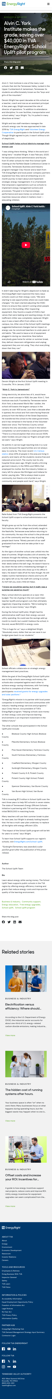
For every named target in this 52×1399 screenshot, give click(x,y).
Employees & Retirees (11, 1271)
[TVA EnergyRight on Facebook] (3, 1348)
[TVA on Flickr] (8, 1366)
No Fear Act (6, 1312)
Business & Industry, (11, 901)
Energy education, (10, 904)
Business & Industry (15, 17)
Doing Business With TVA (12, 1274)
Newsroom (6, 1253)
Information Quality (10, 1318)
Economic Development (11, 1250)
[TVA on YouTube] (14, 1366)
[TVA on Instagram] (3, 1366)
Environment (7, 1247)
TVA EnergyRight (17, 129)
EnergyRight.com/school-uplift (28, 841)
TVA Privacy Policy (9, 1315)
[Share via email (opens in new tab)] (22, 68)
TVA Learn (6, 1284)
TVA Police (6, 1287)
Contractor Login (9, 1335)
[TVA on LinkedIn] (14, 1361)
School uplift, (8, 907)
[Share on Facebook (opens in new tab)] (5, 68)
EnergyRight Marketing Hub (13, 1329)
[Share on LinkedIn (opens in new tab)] (16, 68)
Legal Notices (7, 1308)
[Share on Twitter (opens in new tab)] (11, 68)
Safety (4, 1280)
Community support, (31, 901)
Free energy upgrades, (30, 904)
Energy (5, 1244)
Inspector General (9, 1277)
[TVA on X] (8, 1361)
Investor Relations (9, 1257)
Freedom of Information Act (13, 1305)
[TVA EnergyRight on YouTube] (8, 1348)
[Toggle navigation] (48, 4)
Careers (5, 1260)
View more (10, 1035)
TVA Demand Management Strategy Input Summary (23, 1332)
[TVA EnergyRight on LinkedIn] (14, 1348)
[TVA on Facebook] (3, 1361)
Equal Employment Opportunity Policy (17, 1302)
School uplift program (25, 907)
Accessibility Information (12, 1299)
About (4, 1240)
